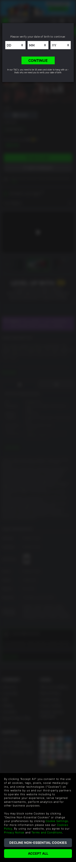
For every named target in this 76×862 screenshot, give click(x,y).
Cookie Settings (57, 821)
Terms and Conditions (46, 832)
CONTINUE (38, 60)
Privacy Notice (14, 832)
